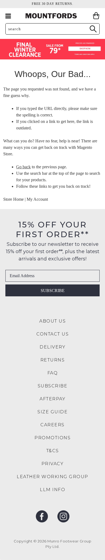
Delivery (52, 347)
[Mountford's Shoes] (52, 15)
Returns (52, 360)
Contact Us (52, 334)
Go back (23, 167)
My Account (37, 199)
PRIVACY (52, 463)
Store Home (13, 199)
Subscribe (53, 290)
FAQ (52, 372)
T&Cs (52, 450)
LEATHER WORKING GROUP (52, 476)
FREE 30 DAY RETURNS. (52, 4)
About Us (52, 321)
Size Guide (52, 411)
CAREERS (52, 424)
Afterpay (52, 398)
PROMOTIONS (52, 437)
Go (93, 28)
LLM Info (52, 489)
